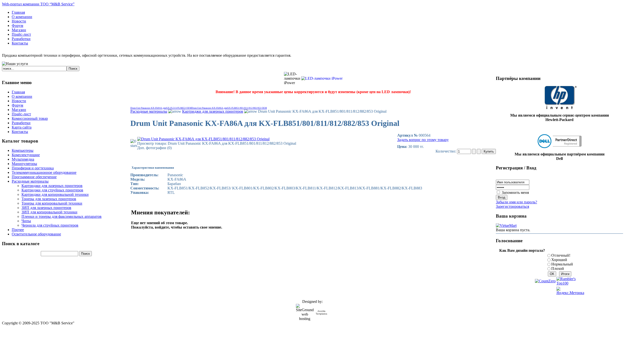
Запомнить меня (515, 192)
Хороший (559, 260)
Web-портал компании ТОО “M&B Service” (38, 4)
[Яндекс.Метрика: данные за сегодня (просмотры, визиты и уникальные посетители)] (570, 291)
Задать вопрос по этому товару (423, 140)
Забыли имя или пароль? (516, 202)
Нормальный (562, 264)
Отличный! (560, 255)
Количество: (446, 151)
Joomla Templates (321, 312)
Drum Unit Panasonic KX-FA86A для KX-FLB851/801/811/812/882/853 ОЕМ (229, 108)
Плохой (557, 268)
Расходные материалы (148, 111)
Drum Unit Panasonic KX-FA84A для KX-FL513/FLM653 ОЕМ (160, 108)
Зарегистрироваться (512, 206)
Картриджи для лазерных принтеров (212, 111)
